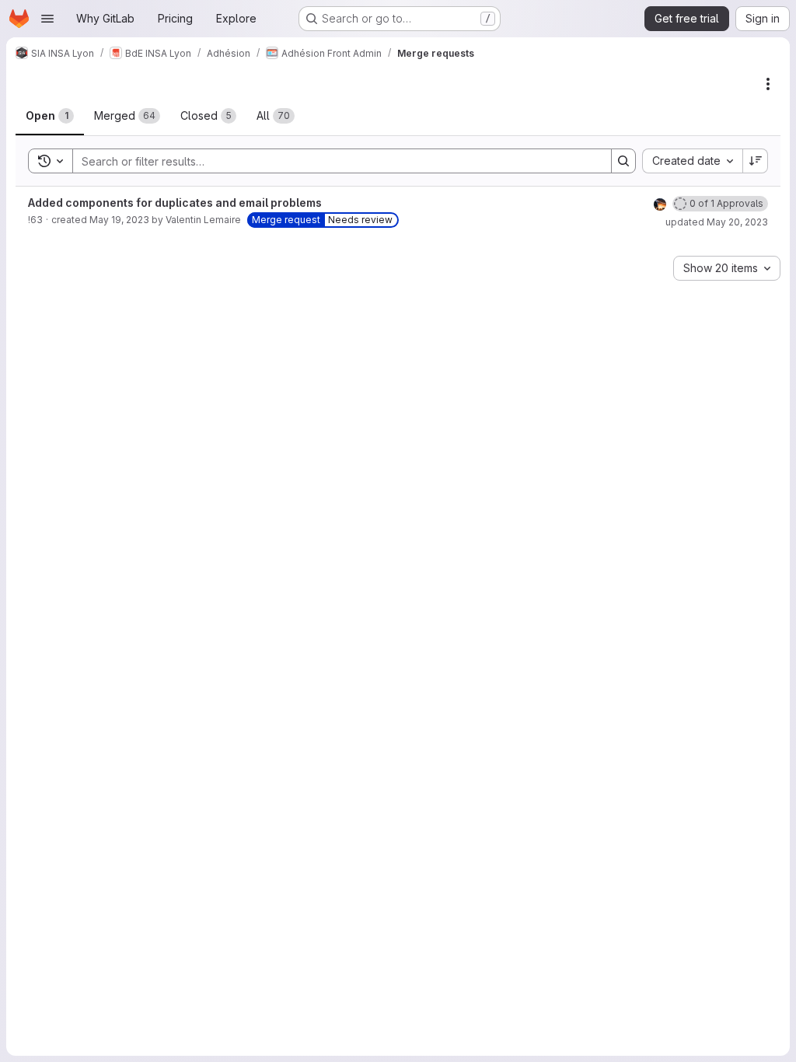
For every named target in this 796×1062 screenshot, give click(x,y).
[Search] (623, 160)
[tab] (50, 115)
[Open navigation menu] (47, 18)
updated (716, 222)
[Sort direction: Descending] (755, 160)
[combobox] (692, 160)
